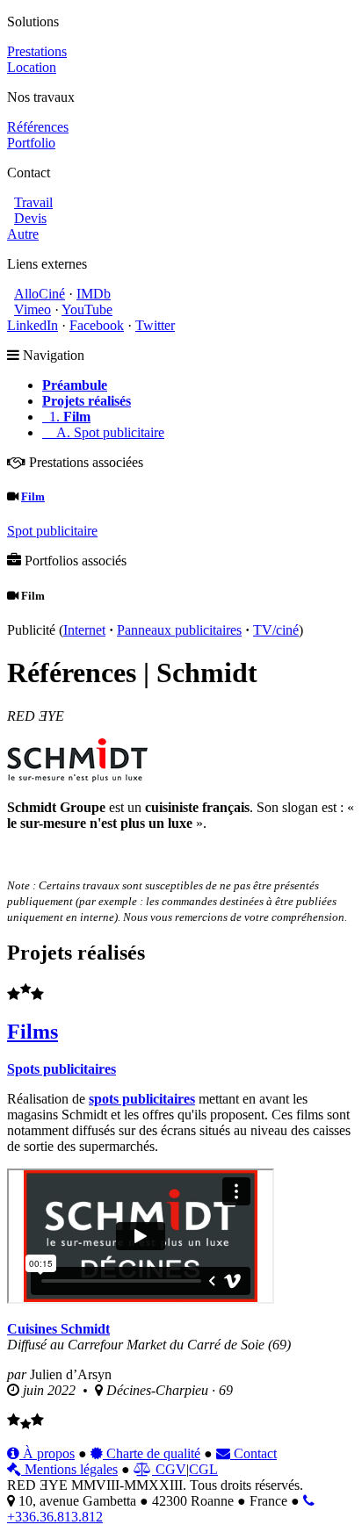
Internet (84, 629)
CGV (169, 1469)
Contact (253, 1453)
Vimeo (32, 309)
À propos (47, 1453)
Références (38, 126)
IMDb (93, 293)
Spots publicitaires (61, 1068)
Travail (33, 202)
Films (32, 1031)
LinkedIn (32, 325)
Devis (30, 218)
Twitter (155, 325)
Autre (23, 234)
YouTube (87, 309)
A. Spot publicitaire (103, 432)
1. (66, 416)
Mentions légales (69, 1469)
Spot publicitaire (52, 530)
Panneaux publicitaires (179, 629)
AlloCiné (39, 293)
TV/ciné (276, 629)
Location (31, 67)
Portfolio (31, 142)
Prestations (37, 51)
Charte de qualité (151, 1453)
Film (33, 496)
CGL (203, 1469)
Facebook (96, 325)
